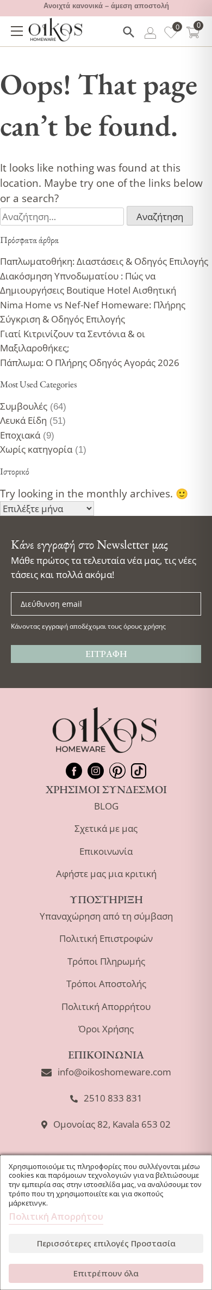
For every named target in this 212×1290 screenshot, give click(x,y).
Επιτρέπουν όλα (106, 1273)
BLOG (106, 806)
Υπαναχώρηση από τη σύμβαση (106, 916)
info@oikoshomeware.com (114, 1072)
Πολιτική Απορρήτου (106, 1006)
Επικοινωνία (106, 851)
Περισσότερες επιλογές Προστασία (106, 1243)
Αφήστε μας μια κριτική (106, 873)
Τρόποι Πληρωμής (106, 961)
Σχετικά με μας (106, 828)
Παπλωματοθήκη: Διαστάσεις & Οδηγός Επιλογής (104, 261)
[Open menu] (17, 31)
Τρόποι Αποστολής (106, 983)
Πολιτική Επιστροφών (106, 938)
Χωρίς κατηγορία (36, 449)
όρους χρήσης (144, 626)
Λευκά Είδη (23, 420)
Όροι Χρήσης (106, 1029)
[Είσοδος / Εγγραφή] (150, 34)
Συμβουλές (23, 406)
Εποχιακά (20, 435)
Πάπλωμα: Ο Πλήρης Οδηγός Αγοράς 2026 (89, 362)
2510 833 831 (113, 1098)
